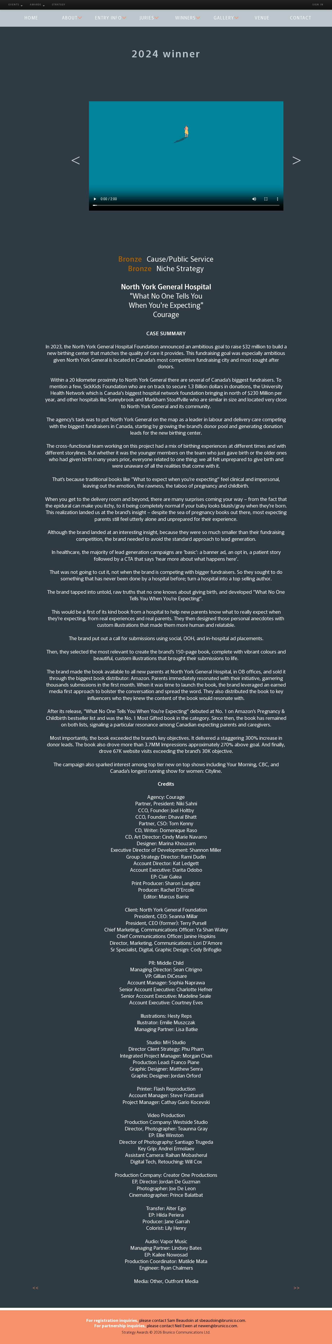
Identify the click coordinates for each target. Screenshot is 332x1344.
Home (31, 17)
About (70, 17)
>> (296, 1287)
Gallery (224, 17)
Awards (36, 4)
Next (294, 152)
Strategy (58, 4)
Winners (185, 17)
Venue (262, 17)
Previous (73, 152)
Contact (300, 17)
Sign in (318, 4)
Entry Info (108, 17)
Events (14, 4)
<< (35, 1287)
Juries (147, 17)
